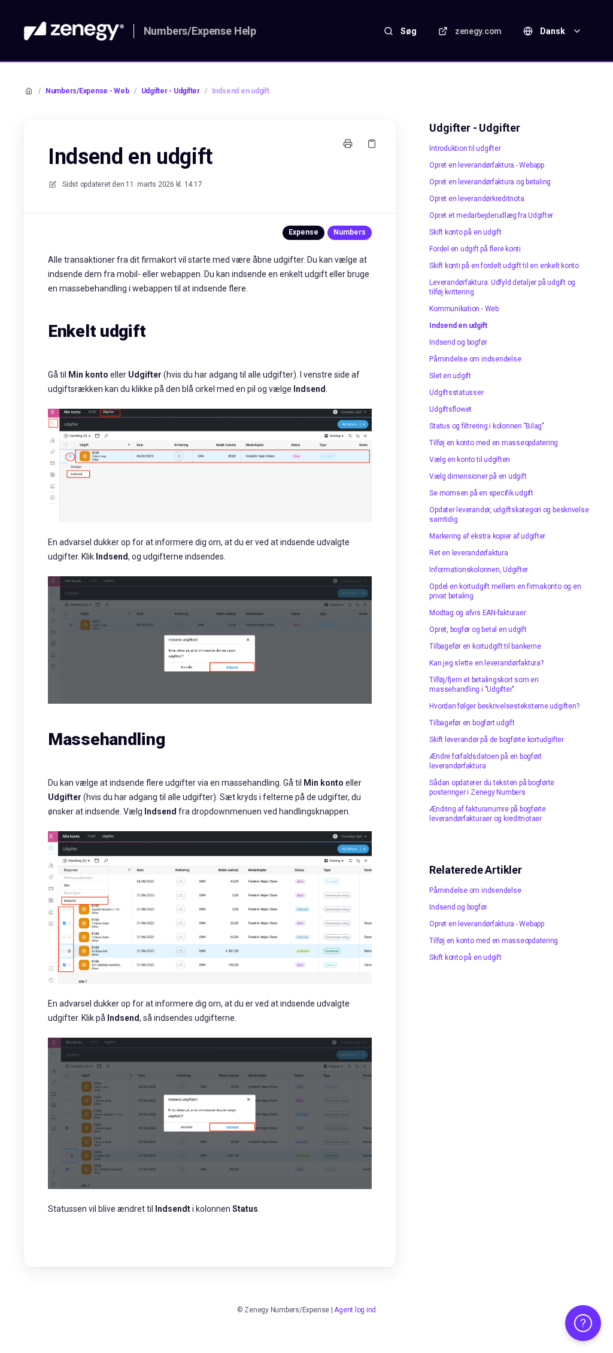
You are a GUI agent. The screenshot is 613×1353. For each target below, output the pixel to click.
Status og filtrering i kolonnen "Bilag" (486, 426)
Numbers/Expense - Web (87, 91)
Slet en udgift (450, 376)
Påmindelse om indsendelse (475, 359)
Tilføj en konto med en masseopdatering (493, 443)
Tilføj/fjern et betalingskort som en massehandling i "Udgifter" (483, 685)
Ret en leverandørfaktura (468, 553)
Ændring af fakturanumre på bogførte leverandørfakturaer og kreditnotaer (487, 814)
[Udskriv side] (347, 143)
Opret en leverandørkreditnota (476, 198)
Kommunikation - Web (463, 309)
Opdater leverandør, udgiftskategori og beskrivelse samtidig (508, 515)
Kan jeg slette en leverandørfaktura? (486, 663)
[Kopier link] (371, 143)
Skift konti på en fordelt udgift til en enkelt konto (504, 266)
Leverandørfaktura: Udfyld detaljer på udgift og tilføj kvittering (502, 287)
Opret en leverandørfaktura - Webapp (486, 165)
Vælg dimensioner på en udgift (477, 476)
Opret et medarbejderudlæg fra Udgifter (491, 215)
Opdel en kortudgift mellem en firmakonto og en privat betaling (505, 591)
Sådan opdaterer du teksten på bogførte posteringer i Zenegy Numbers (491, 787)
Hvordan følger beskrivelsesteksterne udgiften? (504, 706)
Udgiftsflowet (450, 409)
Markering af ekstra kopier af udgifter (487, 536)
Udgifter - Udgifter (170, 91)
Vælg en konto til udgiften (469, 459)
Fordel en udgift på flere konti (475, 249)
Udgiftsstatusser (456, 392)
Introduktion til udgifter (464, 148)
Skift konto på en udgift (465, 232)
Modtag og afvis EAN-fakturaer (477, 613)
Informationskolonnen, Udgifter (478, 569)
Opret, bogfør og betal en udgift (477, 629)
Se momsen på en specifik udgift (481, 493)
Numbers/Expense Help (200, 31)
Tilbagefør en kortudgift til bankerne (485, 646)
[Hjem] (74, 31)
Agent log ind (355, 1310)
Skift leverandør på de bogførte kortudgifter (496, 739)
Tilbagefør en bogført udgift (471, 723)
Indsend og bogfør (458, 342)
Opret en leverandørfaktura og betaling (490, 182)
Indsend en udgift (240, 91)
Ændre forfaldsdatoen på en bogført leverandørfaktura (485, 761)
